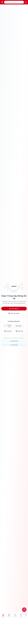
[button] (14, 2)
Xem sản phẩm (15, 313)
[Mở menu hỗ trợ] (24, 609)
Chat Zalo (15, 345)
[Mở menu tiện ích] (26, 2)
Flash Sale (19, 331)
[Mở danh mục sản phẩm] (2, 2)
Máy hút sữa (7, 326)
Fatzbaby (7, 331)
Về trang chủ (15, 308)
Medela (18, 326)
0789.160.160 (15, 341)
